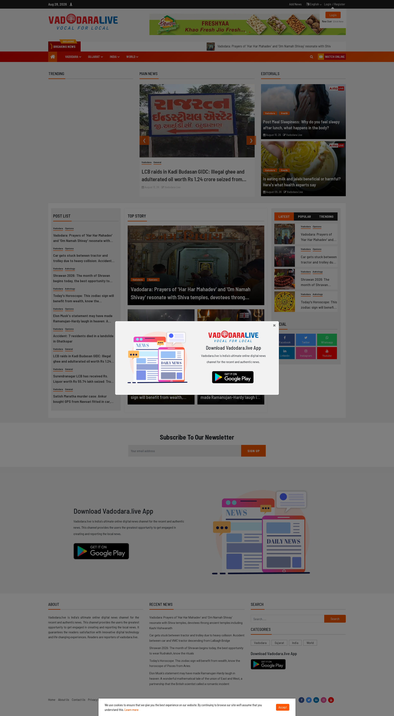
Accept (282, 707)
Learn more (132, 709)
